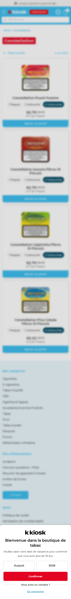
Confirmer (35, 576)
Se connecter (35, 591)
